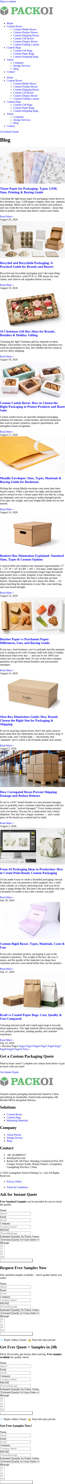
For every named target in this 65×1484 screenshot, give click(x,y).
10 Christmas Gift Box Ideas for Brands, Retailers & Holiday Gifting (27, 333)
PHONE (4, 1230)
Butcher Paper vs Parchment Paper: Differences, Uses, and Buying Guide (25, 641)
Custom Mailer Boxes (24, 29)
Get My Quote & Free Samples (16, 1260)
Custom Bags (14, 47)
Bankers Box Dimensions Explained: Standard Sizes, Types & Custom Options (32, 557)
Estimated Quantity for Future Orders (19, 1236)
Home (10, 23)
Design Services (21, 65)
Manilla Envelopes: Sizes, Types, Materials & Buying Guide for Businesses (30, 480)
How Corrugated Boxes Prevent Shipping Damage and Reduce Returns (28, 793)
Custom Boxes (14, 26)
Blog (15, 68)
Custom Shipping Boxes (26, 35)
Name (3, 1210)
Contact (11, 71)
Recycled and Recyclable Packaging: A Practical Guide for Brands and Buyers (26, 264)
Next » (26, 1049)
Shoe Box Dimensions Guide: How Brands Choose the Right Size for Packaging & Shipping (29, 720)
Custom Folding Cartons (26, 44)
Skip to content (8, 1)
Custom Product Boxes (25, 32)
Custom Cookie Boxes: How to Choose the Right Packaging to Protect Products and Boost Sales (32, 406)
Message (4, 1242)
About (10, 59)
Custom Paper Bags (23, 53)
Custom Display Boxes (25, 41)
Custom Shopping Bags (25, 56)
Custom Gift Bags (22, 50)
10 (18, 1049)
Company (18, 62)
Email (3, 1216)
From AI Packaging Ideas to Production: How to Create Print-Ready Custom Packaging (31, 871)
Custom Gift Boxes (23, 38)
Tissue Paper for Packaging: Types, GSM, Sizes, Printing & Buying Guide (28, 190)
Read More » (7, 216)
